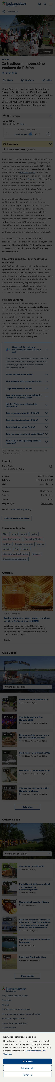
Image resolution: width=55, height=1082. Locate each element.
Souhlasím (27, 1061)
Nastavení (27, 1075)
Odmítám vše (27, 1068)
